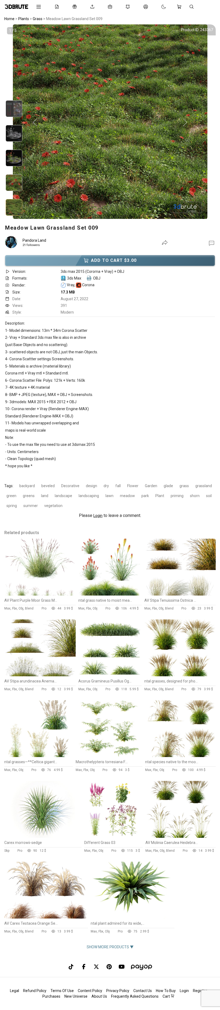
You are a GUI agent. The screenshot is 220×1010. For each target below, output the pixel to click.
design (91, 486)
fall (118, 486)
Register (200, 991)
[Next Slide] (185, 123)
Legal (14, 991)
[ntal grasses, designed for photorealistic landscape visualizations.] (180, 675)
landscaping (89, 496)
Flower (132, 486)
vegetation (53, 506)
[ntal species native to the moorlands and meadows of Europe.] (180, 756)
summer (30, 506)
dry (106, 486)
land (44, 496)
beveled (48, 486)
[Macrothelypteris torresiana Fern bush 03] (109, 756)
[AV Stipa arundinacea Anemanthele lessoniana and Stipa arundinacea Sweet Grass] (40, 675)
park (145, 496)
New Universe (75, 996)
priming (177, 496)
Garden (151, 486)
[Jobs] (111, 6)
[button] (211, 243)
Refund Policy (34, 991)
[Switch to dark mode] (158, 6)
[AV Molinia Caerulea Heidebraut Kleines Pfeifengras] (180, 836)
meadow (127, 496)
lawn (109, 496)
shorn (195, 496)
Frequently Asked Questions (135, 996)
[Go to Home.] (16, 6)
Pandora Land (34, 240)
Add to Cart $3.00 (114, 260)
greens (29, 496)
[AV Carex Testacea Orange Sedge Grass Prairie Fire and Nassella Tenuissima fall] (45, 917)
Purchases (51, 996)
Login (97, 515)
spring (11, 506)
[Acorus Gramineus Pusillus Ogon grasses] (109, 675)
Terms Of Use (62, 991)
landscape (63, 496)
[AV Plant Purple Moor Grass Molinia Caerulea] (40, 594)
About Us (99, 996)
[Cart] (180, 6)
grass (184, 486)
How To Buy (166, 991)
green (11, 496)
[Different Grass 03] (113, 836)
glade (168, 486)
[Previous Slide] (35, 123)
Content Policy (90, 991)
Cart (167, 996)
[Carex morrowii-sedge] (43, 836)
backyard (27, 486)
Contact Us (142, 991)
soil (209, 496)
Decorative (70, 486)
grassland (203, 486)
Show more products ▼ (110, 947)
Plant (159, 496)
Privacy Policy (117, 991)
